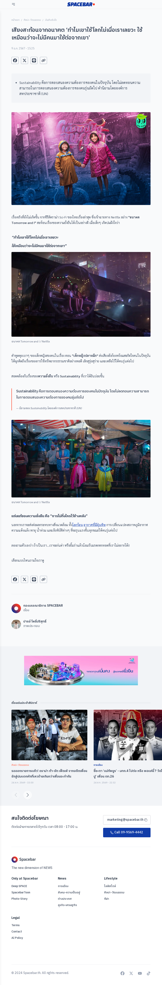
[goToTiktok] (149, 973)
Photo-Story (19, 899)
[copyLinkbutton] (43, 60)
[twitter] (24, 60)
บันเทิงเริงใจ (51, 20)
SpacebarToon (20, 892)
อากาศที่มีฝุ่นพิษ (95, 525)
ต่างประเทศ (65, 899)
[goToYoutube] (140, 973)
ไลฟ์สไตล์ (110, 886)
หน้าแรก (15, 20)
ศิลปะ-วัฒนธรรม (32, 20)
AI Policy (17, 938)
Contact (16, 931)
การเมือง (63, 886)
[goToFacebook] (122, 973)
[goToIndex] (81, 4)
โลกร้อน (77, 525)
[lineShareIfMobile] (34, 60)
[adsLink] (81, 670)
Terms (15, 925)
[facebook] (15, 60)
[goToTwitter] (131, 973)
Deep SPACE (19, 886)
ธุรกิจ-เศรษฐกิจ (67, 905)
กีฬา (106, 899)
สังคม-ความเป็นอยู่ (69, 892)
